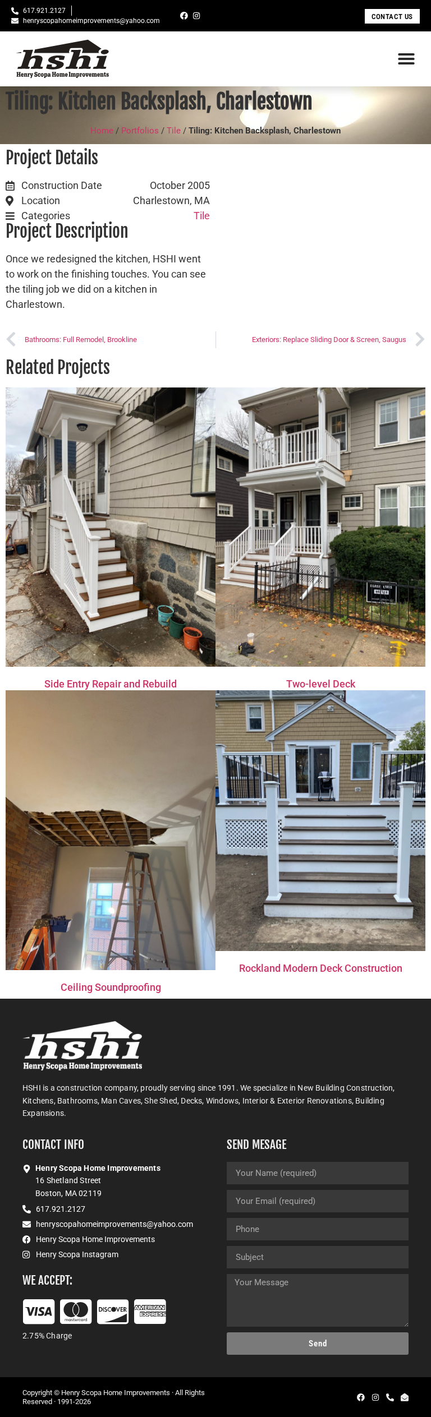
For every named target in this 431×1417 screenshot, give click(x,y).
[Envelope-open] (405, 1397)
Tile (174, 131)
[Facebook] (184, 16)
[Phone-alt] (390, 1397)
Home (101, 131)
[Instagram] (196, 16)
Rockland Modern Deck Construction (320, 968)
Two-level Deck (320, 684)
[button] (406, 58)
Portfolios (140, 131)
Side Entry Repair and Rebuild (110, 684)
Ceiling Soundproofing (111, 987)
